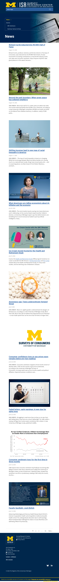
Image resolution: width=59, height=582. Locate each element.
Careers (8, 557)
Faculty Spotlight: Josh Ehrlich (21, 508)
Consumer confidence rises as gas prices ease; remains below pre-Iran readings (28, 358)
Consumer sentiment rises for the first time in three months (28, 461)
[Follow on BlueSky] (48, 566)
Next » (50, 531)
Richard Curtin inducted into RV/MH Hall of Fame (27, 46)
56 (45, 531)
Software (13, 557)
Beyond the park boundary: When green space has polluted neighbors (28, 99)
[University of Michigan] (10, 539)
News (8, 20)
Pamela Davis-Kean (34, 261)
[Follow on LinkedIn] (50, 566)
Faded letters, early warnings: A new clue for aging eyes (27, 410)
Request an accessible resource (41, 579)
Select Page (10, 9)
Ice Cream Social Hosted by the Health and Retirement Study (27, 252)
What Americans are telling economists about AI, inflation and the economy (29, 204)
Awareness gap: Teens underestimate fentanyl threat (28, 303)
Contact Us (10, 552)
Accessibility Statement (50, 581)
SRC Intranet (9, 559)
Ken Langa (46, 261)
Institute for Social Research (23, 538)
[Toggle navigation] (50, 9)
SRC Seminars (11, 26)
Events (8, 23)
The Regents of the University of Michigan (20, 571)
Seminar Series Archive (14, 29)
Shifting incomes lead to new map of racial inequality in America (27, 151)
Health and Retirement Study (24, 259)
